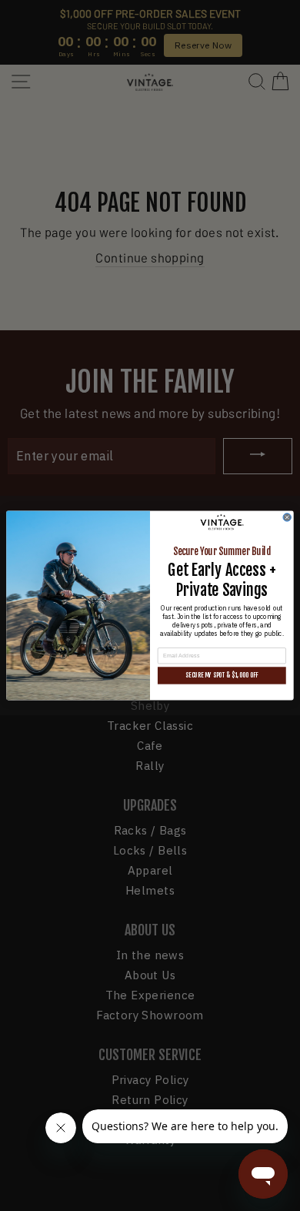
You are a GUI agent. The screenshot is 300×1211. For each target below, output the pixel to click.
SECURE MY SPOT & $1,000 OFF (221, 675)
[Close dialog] (287, 517)
